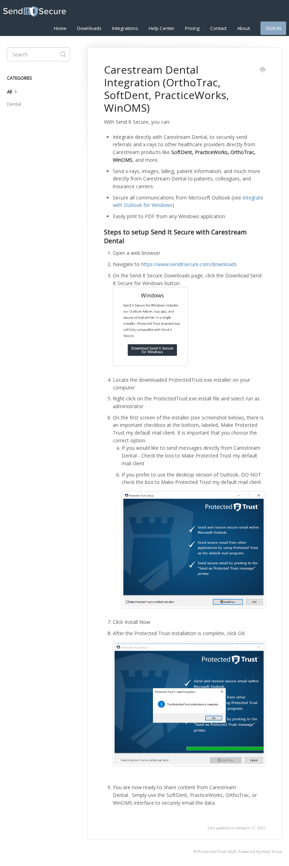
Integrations (125, 28)
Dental (14, 104)
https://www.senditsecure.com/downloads (189, 264)
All (10, 91)
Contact (218, 28)
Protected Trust (212, 851)
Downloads (89, 28)
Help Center (161, 28)
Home (60, 28)
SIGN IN (273, 28)
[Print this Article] (262, 70)
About (243, 28)
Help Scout (272, 851)
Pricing (192, 28)
